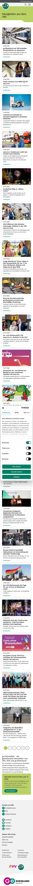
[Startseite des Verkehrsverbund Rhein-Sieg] (5, 6)
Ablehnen (16, 477)
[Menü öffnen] (29, 4)
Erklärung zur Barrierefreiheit (6, 856)
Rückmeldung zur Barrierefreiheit (22, 856)
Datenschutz (5, 850)
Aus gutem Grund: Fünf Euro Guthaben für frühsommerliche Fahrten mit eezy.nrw (14, 657)
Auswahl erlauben (16, 472)
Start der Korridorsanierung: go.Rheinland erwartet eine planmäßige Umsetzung (13, 300)
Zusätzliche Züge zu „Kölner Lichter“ (13, 190)
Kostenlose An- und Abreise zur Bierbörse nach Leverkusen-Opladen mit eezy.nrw (14, 372)
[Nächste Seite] (27, 748)
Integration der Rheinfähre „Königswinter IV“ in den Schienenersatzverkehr (13, 730)
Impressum (21, 850)
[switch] (28, 448)
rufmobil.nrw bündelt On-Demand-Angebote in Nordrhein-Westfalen (15, 117)
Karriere (4, 845)
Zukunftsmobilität (7, 837)
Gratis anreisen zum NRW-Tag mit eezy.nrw (15, 82)
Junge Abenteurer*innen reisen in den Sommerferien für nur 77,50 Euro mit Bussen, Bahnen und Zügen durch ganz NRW (15, 264)
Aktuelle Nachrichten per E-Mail (16, 777)
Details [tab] (17, 412)
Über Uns (5, 840)
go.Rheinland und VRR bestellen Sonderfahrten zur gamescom (15, 49)
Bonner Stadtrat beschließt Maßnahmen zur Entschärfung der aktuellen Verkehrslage (15, 552)
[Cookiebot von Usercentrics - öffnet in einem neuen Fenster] (23, 408)
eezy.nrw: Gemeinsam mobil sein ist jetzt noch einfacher (15, 153)
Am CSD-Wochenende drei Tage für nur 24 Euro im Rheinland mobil (14, 587)
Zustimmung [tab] (6, 412)
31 (23, 748)
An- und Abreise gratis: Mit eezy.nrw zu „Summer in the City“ (15, 336)
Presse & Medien (7, 842)
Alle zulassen (16, 466)
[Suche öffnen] (25, 4)
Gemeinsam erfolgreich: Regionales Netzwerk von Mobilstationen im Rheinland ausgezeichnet (14, 514)
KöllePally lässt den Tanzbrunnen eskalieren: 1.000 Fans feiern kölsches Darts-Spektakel (15, 622)
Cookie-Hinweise (7, 852)
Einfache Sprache (27, 1)
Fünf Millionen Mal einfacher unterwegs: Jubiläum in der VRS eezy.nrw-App (15, 226)
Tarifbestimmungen (23, 852)
